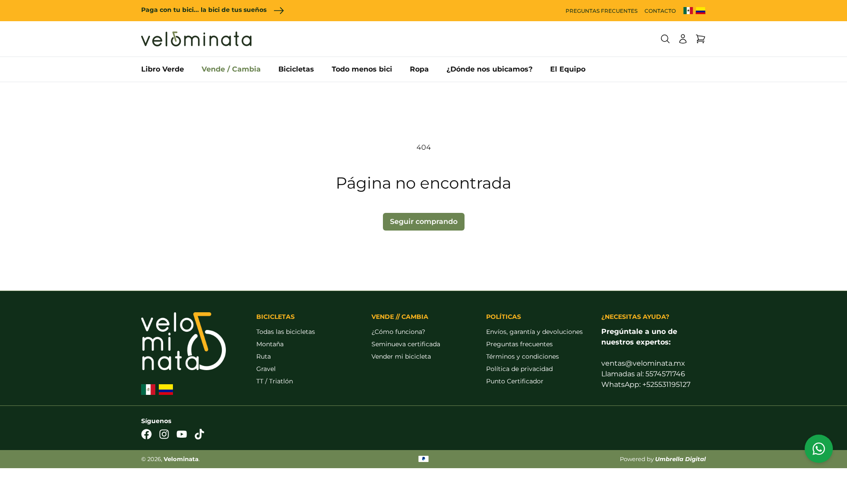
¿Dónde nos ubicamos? (489, 69)
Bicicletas (296, 69)
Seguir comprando (423, 221)
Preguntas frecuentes (519, 344)
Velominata (181, 459)
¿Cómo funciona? (398, 332)
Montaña (270, 344)
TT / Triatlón (274, 381)
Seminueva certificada (405, 344)
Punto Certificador (514, 381)
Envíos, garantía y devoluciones (534, 332)
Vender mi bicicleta (401, 356)
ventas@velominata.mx (643, 363)
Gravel (266, 369)
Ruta (263, 356)
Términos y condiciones (522, 356)
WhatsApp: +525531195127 (645, 384)
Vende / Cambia (231, 69)
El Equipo (567, 69)
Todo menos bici (362, 69)
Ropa (419, 69)
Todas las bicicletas (285, 332)
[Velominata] (196, 38)
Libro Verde (162, 69)
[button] (665, 39)
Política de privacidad (519, 369)
